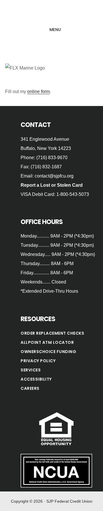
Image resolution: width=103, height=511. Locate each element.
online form (38, 91)
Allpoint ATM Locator (47, 342)
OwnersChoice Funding (48, 351)
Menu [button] (55, 29)
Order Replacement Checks (52, 333)
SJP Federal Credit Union (51, 13)
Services (31, 370)
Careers (30, 388)
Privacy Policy (38, 361)
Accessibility (36, 379)
